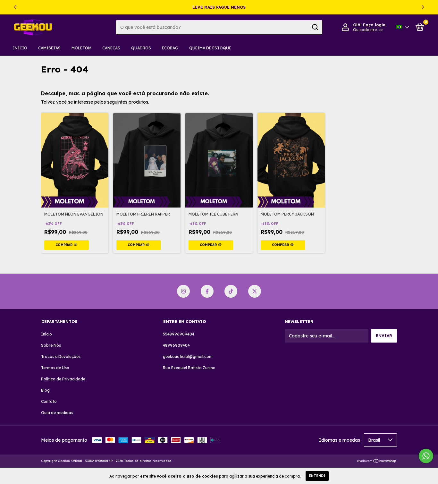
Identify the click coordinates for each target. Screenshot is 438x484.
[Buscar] (314, 27)
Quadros (141, 48)
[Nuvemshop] (377, 461)
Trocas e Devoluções (60, 356)
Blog (45, 390)
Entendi (317, 476)
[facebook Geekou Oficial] (207, 291)
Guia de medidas (57, 412)
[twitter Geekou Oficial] (254, 291)
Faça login (374, 24)
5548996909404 (178, 334)
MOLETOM (81, 48)
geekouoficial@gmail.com (188, 356)
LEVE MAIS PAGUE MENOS (219, 7)
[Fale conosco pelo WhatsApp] (426, 456)
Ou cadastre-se (368, 29)
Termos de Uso (55, 367)
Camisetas (49, 48)
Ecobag (170, 48)
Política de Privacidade (63, 379)
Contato (49, 401)
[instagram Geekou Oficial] (183, 291)
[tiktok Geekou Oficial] (230, 291)
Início (20, 48)
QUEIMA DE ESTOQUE (210, 48)
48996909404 (176, 345)
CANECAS (111, 48)
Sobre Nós (51, 345)
